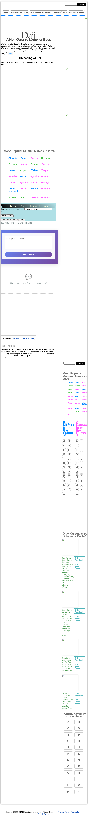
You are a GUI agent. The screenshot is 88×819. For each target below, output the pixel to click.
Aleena (34, 197)
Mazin (34, 188)
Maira (23, 164)
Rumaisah (45, 188)
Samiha (12, 176)
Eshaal (34, 164)
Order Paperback (79, 559)
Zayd (23, 158)
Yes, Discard (6, 220)
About (40, 814)
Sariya (45, 164)
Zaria (23, 188)
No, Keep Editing (18, 220)
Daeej (11, 54)
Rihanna (45, 176)
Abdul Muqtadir (13, 190)
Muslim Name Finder (19, 12)
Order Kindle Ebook (77, 566)
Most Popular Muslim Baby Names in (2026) (48, 12)
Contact (47, 814)
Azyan (23, 170)
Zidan (34, 170)
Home (5, 12)
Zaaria (12, 182)
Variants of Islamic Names (23, 338)
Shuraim (13, 158)
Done (4, 216)
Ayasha (34, 176)
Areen (12, 170)
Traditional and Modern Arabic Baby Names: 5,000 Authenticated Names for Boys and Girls (67, 664)
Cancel (10, 216)
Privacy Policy (63, 812)
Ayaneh (23, 182)
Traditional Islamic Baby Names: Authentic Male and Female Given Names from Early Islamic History (67, 700)
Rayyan (45, 158)
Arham (12, 197)
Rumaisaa (45, 197)
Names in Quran (75, 12)
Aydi (23, 197)
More (83, 12)
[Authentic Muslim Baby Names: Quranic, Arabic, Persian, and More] (22, 5)
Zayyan (12, 164)
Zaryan (45, 170)
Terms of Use (76, 812)
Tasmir (24, 176)
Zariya (34, 158)
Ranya (34, 182)
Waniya (45, 182)
